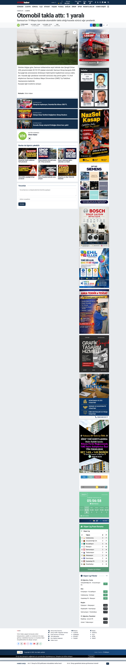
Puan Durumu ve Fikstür (57, 634)
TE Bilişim (106, 652)
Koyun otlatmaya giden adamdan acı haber (65, 161)
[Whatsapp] (40, 643)
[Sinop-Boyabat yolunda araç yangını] (47, 170)
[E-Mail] (29, 138)
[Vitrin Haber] (22, 136)
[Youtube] (34, 643)
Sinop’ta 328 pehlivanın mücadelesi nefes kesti (46, 663)
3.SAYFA (28, 7)
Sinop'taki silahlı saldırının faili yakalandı (26, 161)
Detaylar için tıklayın (94, 569)
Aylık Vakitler (85, 515)
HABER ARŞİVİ (101, 7)
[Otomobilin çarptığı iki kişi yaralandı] (27, 170)
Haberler (20, 10)
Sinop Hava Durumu (56, 630)
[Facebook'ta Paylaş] (91, 25)
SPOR (80, 7)
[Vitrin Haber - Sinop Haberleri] (23, 2)
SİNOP (74, 7)
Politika (61, 7)
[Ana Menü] (108, 7)
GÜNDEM (20, 7)
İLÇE (41, 7)
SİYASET (47, 7)
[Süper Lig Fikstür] (107, 576)
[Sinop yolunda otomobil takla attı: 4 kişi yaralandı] (47, 153)
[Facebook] (18, 643)
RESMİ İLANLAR (88, 7)
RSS (20, 652)
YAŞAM (54, 7)
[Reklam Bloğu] (94, 48)
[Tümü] (107, 70)
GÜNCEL (35, 7)
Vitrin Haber (32, 135)
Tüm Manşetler (55, 636)
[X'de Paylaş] (94, 25)
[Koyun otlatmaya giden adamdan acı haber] (67, 153)
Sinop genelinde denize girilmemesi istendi (84, 663)
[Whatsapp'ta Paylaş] (97, 25)
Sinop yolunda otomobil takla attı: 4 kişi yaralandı (47, 161)
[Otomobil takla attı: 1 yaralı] (47, 47)
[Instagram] (27, 643)
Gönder (22, 204)
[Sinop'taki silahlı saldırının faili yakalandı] (27, 153)
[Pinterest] (24, 643)
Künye (93, 630)
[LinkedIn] (31, 643)
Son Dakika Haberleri (57, 638)
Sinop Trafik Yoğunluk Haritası (59, 632)
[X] (21, 643)
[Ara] (108, 2)
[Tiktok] (37, 643)
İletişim (75, 630)
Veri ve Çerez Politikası (80, 656)
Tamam (91, 656)
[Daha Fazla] (100, 25)
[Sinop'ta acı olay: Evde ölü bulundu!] (67, 170)
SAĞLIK (67, 7)
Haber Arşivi (54, 640)
